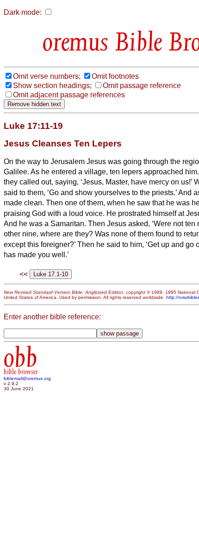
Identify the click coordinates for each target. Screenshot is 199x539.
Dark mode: (23, 12)
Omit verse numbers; (47, 76)
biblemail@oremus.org (27, 378)
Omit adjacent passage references (69, 95)
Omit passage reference (142, 85)
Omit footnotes (115, 76)
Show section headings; (52, 85)
